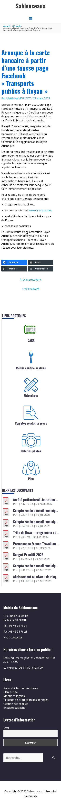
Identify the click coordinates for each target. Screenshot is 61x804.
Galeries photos (31, 451)
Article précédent (30, 279)
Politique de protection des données (25, 700)
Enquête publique (14, 708)
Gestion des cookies (15, 704)
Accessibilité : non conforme (20, 688)
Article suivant (30, 289)
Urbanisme (31, 395)
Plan (31, 478)
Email (6, 727)
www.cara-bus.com (40, 210)
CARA (31, 340)
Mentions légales (14, 696)
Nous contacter (12, 637)
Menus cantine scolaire (31, 368)
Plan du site (10, 692)
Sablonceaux (30, 6)
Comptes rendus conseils (31, 423)
